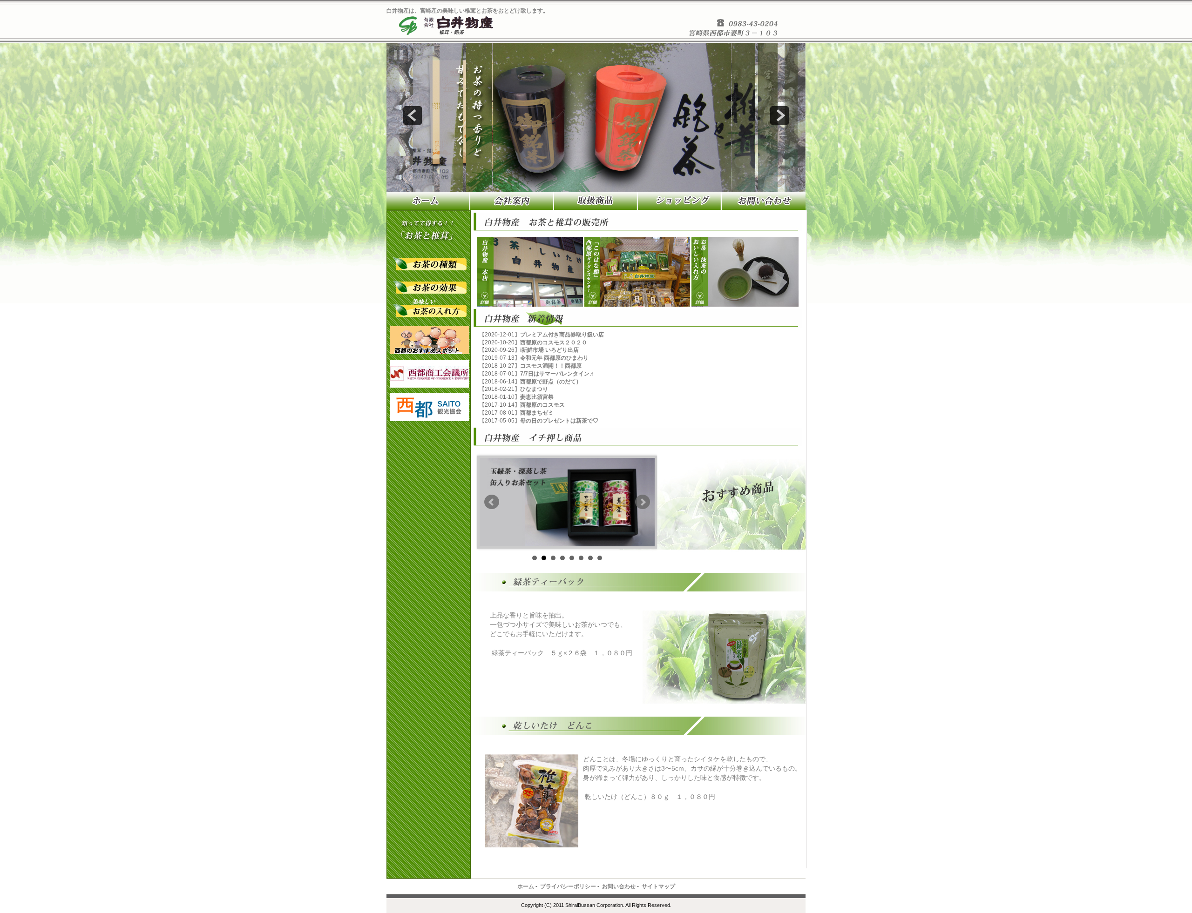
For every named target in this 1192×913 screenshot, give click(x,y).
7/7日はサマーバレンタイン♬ (557, 373)
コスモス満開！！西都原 (551, 366)
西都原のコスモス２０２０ (553, 342)
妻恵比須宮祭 (537, 397)
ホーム (525, 886)
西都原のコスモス (542, 405)
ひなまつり (534, 389)
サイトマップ (658, 886)
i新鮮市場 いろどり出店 (549, 350)
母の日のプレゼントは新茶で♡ (559, 420)
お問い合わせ (619, 886)
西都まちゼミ (537, 413)
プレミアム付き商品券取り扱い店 (562, 334)
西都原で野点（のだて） (551, 381)
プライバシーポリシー (568, 886)
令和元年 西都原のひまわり (554, 358)
